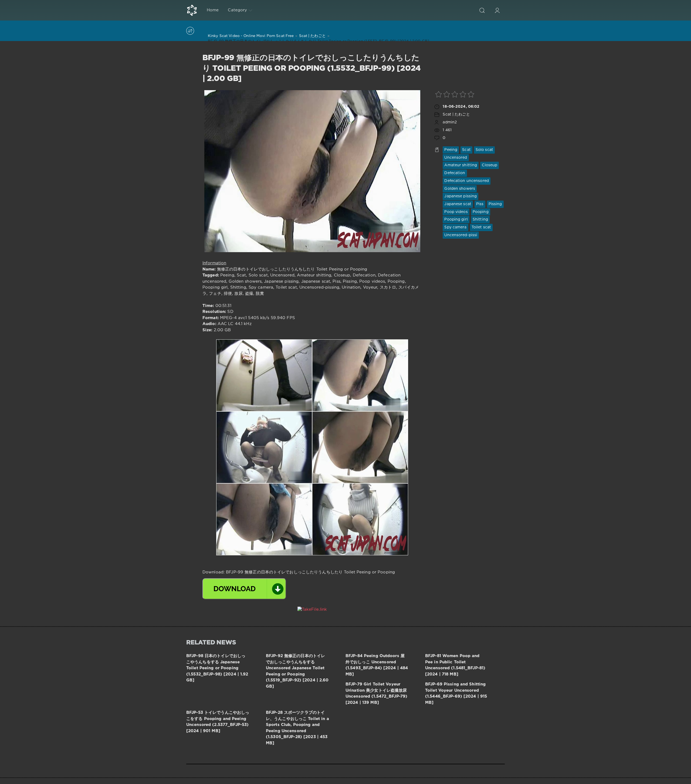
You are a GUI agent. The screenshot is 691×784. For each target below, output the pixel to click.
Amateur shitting (460, 165)
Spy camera (455, 227)
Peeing (450, 149)
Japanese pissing (460, 196)
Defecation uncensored (466, 181)
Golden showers (459, 188)
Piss (479, 204)
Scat (466, 149)
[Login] (497, 10)
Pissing (495, 204)
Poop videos (456, 212)
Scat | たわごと (456, 114)
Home (213, 10)
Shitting (480, 219)
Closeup (489, 165)
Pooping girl (456, 219)
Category (237, 10)
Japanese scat (457, 204)
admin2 (450, 122)
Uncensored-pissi (460, 235)
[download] (244, 588)
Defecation (454, 173)
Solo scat (484, 149)
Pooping (481, 212)
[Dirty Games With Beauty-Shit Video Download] (192, 10)
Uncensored (455, 157)
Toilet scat (481, 227)
